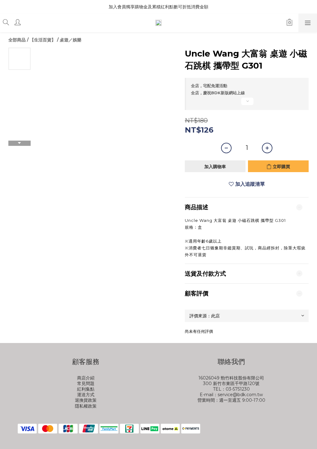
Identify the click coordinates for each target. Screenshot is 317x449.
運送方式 (85, 394)
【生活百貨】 (43, 40)
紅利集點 (85, 389)
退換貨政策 (86, 400)
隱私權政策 (86, 406)
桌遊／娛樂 (70, 40)
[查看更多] (247, 104)
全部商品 (17, 40)
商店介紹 (85, 378)
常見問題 (85, 383)
